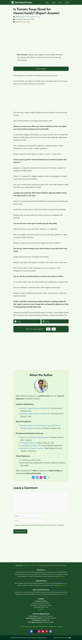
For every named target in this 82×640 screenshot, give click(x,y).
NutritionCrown (23, 2)
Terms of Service (33, 626)
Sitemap (60, 626)
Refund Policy (53, 626)
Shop (53, 2)
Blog (47, 2)
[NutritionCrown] (12, 2)
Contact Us (41, 609)
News (60, 2)
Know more (64, 594)
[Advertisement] (41, 37)
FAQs (33, 565)
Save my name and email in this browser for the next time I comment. (39, 525)
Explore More (41, 69)
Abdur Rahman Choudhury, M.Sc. (31, 17)
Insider (67, 2)
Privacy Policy (23, 626)
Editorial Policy (43, 626)
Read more (61, 576)
